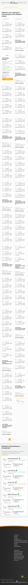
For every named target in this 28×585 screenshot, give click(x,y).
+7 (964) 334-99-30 (7, 477)
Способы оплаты (17, 539)
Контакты (16, 543)
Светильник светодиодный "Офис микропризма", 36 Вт (7, 137)
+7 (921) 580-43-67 (7, 501)
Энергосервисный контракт (19, 557)
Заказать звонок (7, 467)
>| (18, 439)
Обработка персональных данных (20, 540)
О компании (16, 535)
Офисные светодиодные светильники (11, 7)
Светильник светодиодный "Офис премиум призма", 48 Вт (20, 138)
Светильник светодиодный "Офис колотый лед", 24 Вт (20, 328)
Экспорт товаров (17, 546)
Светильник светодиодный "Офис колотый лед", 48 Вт (7, 201)
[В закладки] (11, 23)
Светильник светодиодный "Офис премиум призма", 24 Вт (20, 202)
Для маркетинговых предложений (20, 542)
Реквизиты (16, 545)
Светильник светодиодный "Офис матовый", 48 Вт (20, 386)
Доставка (16, 537)
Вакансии (16, 536)
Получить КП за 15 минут (20, 398)
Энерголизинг (16, 550)
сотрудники (5, 454)
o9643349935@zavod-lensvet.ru (19, 488)
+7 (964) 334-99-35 (7, 489)
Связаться (7, 78)
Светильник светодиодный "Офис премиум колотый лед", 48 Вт (7, 426)
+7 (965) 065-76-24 (7, 513)
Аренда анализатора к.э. (19, 551)
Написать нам (17, 466)
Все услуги (16, 560)
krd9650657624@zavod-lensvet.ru (19, 512)
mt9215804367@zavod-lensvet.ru (19, 500)
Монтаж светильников (18, 558)
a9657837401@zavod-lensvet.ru (19, 465)
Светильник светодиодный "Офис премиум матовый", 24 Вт (20, 75)
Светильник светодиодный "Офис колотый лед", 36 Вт (7, 264)
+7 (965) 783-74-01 (6, 72)
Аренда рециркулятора (18, 553)
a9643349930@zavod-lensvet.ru (19, 477)
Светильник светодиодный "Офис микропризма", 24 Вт (20, 41)
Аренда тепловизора (18, 554)
